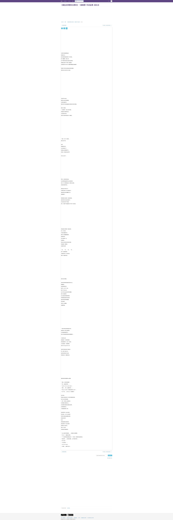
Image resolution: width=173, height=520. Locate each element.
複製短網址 (110, 455)
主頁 (63, 21)
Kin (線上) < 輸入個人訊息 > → (107, 25)
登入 (109, 1)
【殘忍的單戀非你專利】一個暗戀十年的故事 (73, 21)
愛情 (65, 21)
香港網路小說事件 (83, 517)
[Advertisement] (86, 14)
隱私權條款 (75, 517)
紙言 (61, 1)
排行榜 (69, 1)
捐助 (72, 1)
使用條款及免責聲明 (69, 517)
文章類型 (65, 1)
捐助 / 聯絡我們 (63, 517)
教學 (79, 517)
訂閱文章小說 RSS (91, 517)
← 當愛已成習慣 (63, 25)
